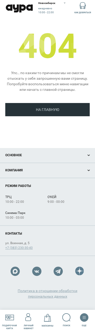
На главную (47, 110)
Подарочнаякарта (9, 327)
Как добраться (82, 12)
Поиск (66, 325)
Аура (19, 8)
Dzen (79, 271)
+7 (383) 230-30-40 (19, 248)
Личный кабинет (29, 327)
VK (36, 271)
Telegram (58, 271)
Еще (84, 324)
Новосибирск (46, 3)
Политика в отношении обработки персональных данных (47, 293)
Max (15, 271)
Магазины (47, 326)
